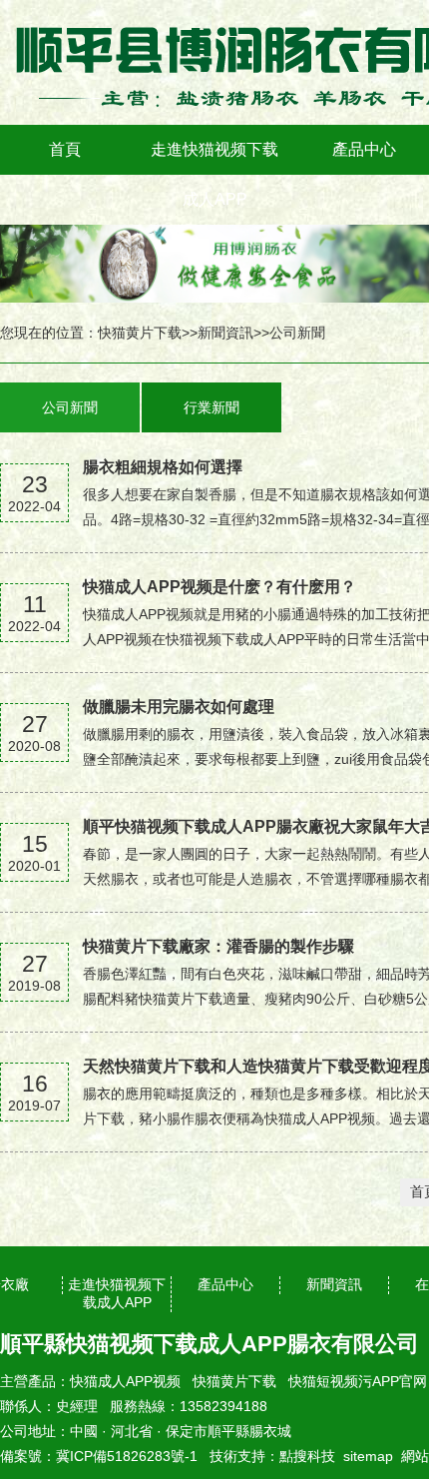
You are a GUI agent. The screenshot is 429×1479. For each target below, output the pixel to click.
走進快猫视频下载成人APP (214, 174)
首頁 (65, 149)
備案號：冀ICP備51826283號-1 (99, 1456)
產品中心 (364, 149)
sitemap (368, 1456)
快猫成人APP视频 (125, 1381)
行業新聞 (211, 407)
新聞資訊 (225, 333)
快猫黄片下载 (140, 333)
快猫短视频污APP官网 (357, 1381)
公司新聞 (297, 333)
